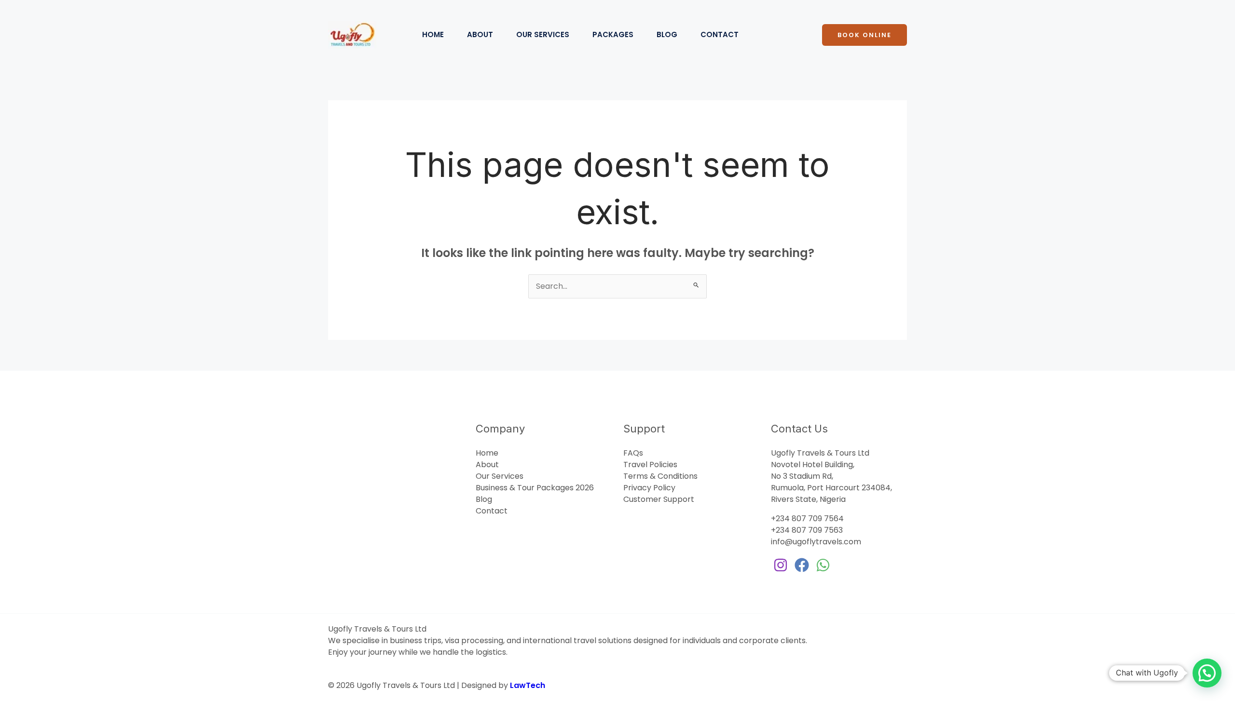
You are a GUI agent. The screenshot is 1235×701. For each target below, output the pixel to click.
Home (433, 34)
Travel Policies (650, 464)
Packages (612, 34)
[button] (864, 35)
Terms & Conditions (660, 476)
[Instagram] (780, 565)
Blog (667, 34)
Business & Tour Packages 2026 (535, 487)
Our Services (542, 34)
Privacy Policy (649, 487)
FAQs (633, 452)
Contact (719, 34)
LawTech (527, 685)
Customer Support (658, 499)
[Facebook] (801, 565)
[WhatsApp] (823, 565)
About (480, 34)
